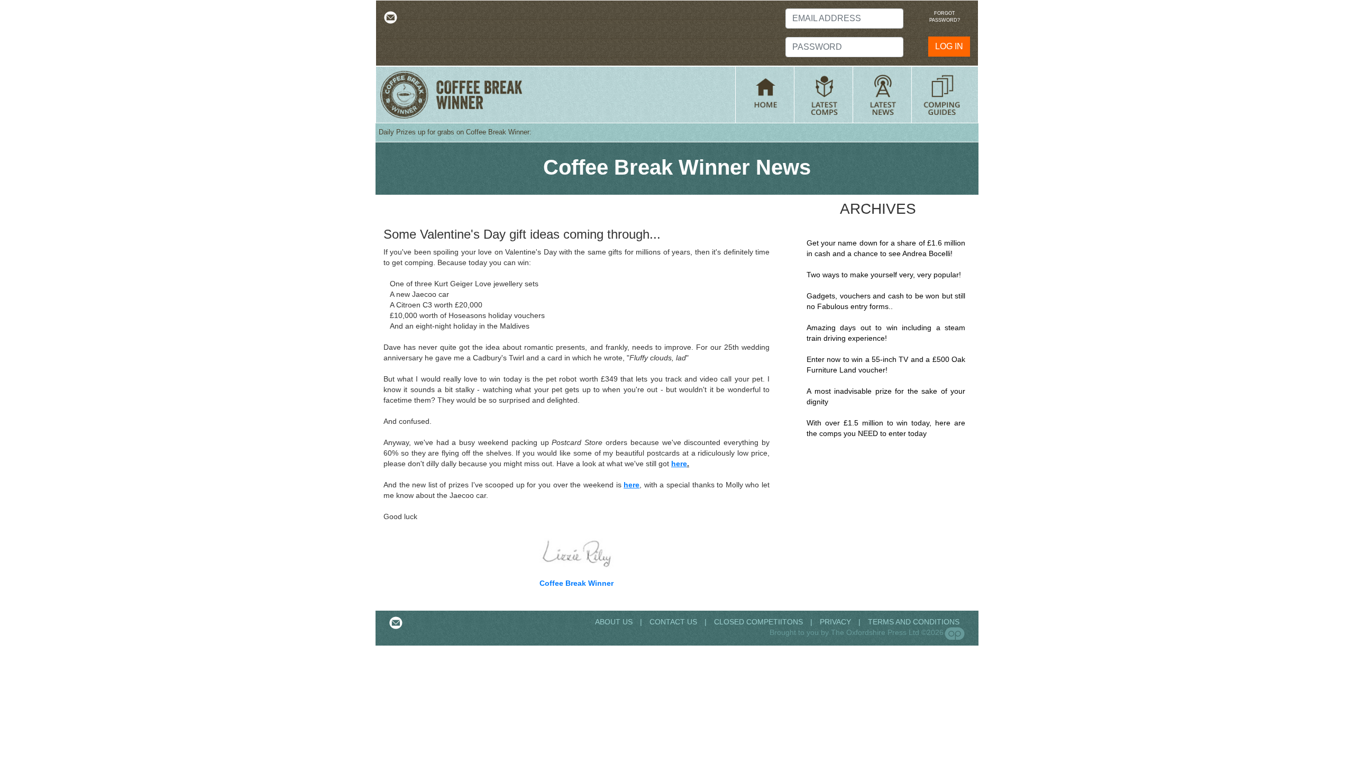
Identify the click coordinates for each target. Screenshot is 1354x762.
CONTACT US (673, 622)
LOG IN (949, 46)
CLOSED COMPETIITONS (758, 622)
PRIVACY (835, 622)
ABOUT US (615, 622)
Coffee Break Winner (576, 583)
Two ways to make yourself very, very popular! (884, 274)
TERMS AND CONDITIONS (913, 622)
